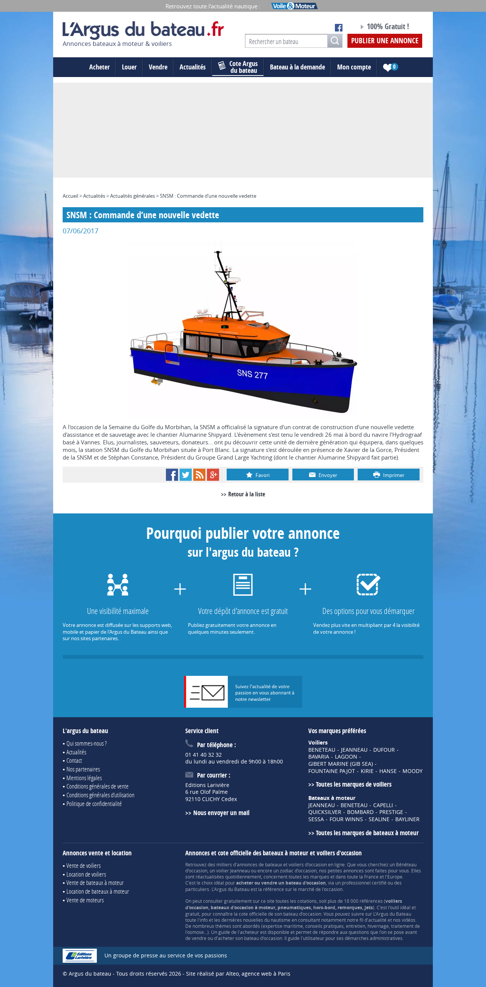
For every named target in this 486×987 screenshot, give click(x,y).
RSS (199, 475)
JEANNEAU (354, 749)
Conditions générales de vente (97, 786)
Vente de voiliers (83, 865)
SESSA (316, 819)
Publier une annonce (384, 41)
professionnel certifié (364, 883)
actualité (377, 920)
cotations (307, 901)
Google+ (213, 475)
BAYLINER (407, 819)
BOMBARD (360, 812)
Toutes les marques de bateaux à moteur (367, 832)
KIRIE (367, 771)
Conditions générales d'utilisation (100, 794)
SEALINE (379, 819)
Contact (74, 760)
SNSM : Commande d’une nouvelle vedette (208, 195)
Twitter (186, 475)
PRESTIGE (391, 812)
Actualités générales (132, 195)
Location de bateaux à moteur (97, 891)
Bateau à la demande (297, 67)
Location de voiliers (86, 874)
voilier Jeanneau (233, 870)
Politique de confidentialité (94, 803)
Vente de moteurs (85, 900)
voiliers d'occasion (308, 864)
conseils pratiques (324, 926)
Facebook (172, 475)
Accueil (70, 195)
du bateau (243, 67)
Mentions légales (84, 777)
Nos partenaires (83, 769)
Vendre (158, 67)
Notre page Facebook (338, 27)
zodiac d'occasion (298, 870)
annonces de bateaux (259, 864)
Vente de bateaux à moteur (95, 882)
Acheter (99, 67)
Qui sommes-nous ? (86, 743)
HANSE (388, 771)
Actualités (193, 67)
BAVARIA (318, 756)
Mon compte (354, 67)
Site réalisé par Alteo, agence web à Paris (238, 973)
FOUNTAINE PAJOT (331, 771)
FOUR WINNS (346, 819)
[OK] (334, 41)
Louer (129, 67)
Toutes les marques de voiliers (353, 784)
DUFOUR (384, 749)
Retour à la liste (246, 494)
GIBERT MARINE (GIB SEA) (340, 763)
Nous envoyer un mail (221, 812)
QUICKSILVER (324, 812)
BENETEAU (321, 749)
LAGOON (346, 756)
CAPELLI (383, 805)
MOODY (412, 771)
